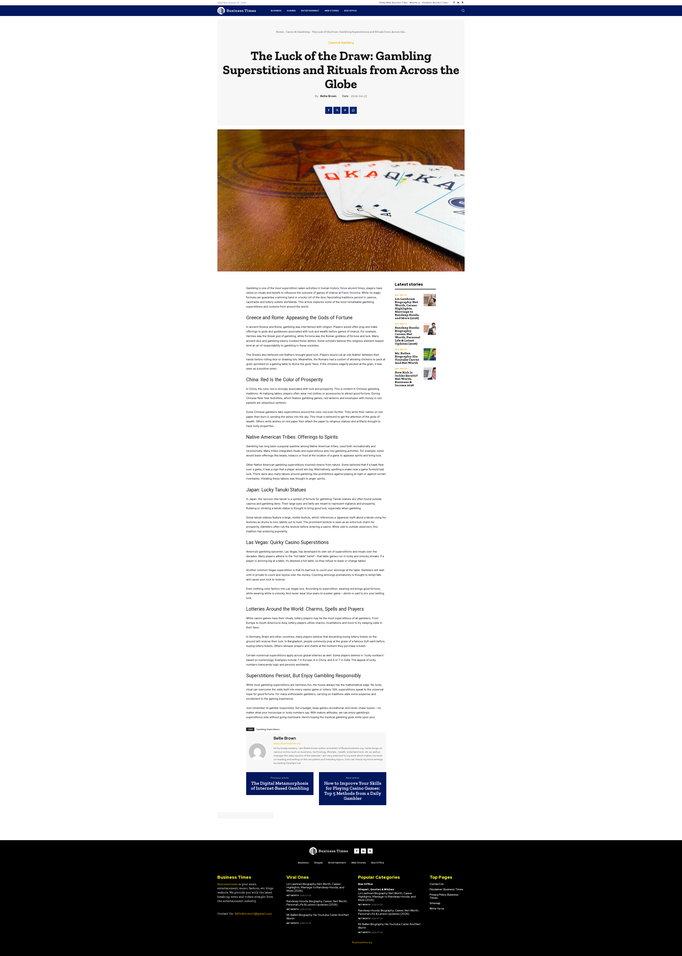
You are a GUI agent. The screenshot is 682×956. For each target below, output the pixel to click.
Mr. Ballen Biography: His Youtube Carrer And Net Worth (407, 358)
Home (279, 31)
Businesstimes (227, 884)
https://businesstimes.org (287, 743)
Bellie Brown (328, 96)
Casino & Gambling (298, 31)
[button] (463, 10)
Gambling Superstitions (268, 729)
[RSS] (462, 3)
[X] (336, 110)
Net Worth (401, 295)
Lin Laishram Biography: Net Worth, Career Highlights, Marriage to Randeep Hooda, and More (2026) (407, 308)
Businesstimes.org (362, 942)
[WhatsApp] (353, 110)
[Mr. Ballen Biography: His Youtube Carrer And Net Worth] (430, 354)
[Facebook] (454, 3)
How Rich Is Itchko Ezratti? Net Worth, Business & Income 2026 (406, 378)
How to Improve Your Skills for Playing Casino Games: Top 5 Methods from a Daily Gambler (352, 791)
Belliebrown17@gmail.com (253, 913)
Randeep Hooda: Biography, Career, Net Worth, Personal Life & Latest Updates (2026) (407, 336)
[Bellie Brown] (259, 752)
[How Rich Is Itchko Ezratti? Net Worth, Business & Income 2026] (430, 373)
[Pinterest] (345, 110)
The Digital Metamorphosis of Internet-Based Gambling (280, 786)
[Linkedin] (458, 3)
